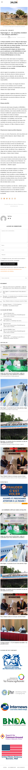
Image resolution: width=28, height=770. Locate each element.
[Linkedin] (10, 199)
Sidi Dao (10, 216)
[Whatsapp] (12, 199)
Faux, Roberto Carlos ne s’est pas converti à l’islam (15, 301)
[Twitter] (7, 199)
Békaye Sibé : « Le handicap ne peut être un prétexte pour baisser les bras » (13, 337)
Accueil (5, 767)
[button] (26, 278)
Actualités (3, 30)
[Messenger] (4, 199)
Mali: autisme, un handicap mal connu (12, 320)
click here (5, 335)
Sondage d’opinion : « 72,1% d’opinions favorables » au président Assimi (12, 305)
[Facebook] (1, 199)
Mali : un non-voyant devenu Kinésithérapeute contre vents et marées (14, 315)
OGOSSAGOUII (14, 206)
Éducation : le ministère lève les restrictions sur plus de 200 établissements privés (15, 297)
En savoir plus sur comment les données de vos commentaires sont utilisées (13, 269)
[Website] (10, 218)
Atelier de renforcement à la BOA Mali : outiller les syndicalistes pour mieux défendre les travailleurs (14, 287)
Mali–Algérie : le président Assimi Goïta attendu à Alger (14, 292)
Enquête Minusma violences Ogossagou (14, 204)
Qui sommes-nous (12, 767)
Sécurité (11, 30)
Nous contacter (21, 767)
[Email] (15, 199)
